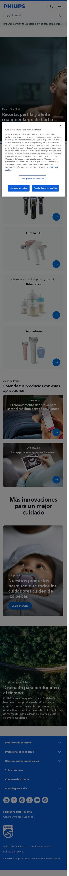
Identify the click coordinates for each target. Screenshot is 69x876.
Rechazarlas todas (18, 188)
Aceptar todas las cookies (45, 188)
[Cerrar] (60, 125)
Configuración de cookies (32, 178)
